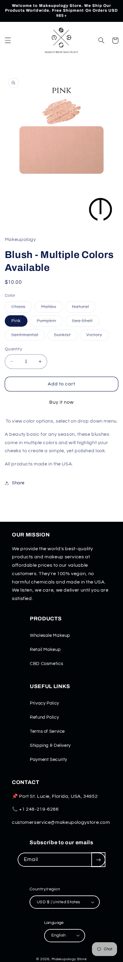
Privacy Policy (44, 703)
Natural (84, 308)
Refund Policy (44, 717)
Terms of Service (47, 731)
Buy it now (61, 402)
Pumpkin (50, 322)
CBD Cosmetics (46, 663)
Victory (97, 336)
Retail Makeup (45, 649)
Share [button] (18, 483)
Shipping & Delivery (50, 745)
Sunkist (65, 336)
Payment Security (48, 759)
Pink (16, 321)
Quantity (13, 349)
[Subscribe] (98, 859)
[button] (8, 40)
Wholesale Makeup (50, 635)
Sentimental (28, 336)
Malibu (52, 308)
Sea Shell (85, 322)
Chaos (21, 308)
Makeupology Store (69, 959)
